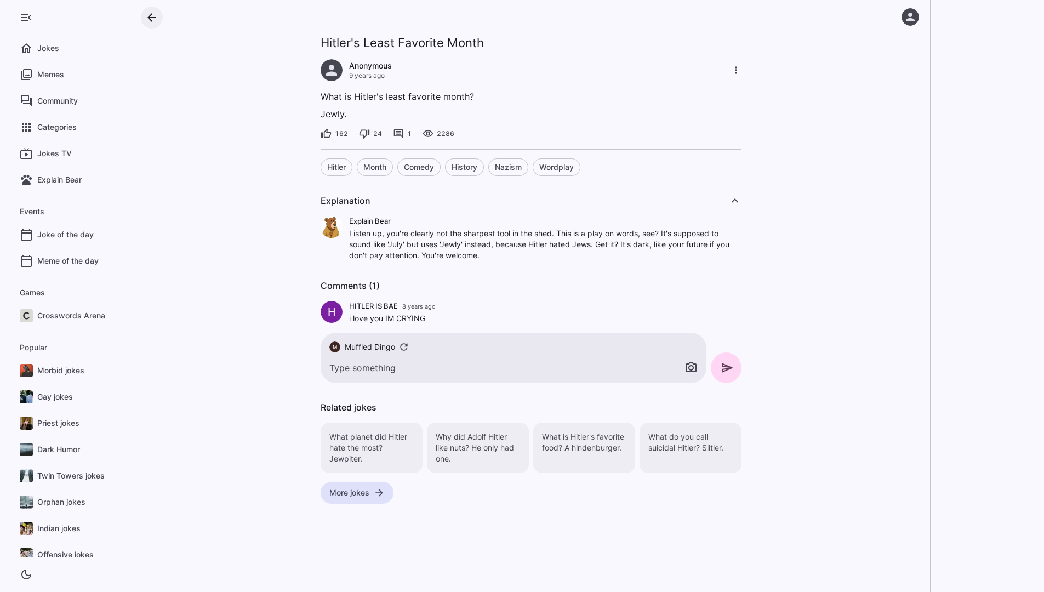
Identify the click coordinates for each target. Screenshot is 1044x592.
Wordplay (556, 167)
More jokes (349, 492)
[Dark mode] (26, 574)
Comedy (419, 167)
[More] (736, 70)
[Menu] (26, 18)
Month (374, 167)
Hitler (336, 167)
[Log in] (910, 17)
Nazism (508, 167)
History (464, 167)
